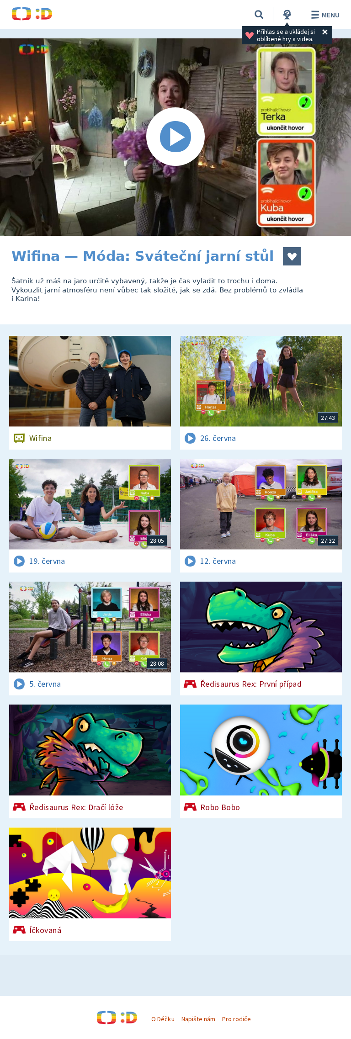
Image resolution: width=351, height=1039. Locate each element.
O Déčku (162, 1019)
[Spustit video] (175, 137)
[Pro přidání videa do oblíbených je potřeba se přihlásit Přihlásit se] (292, 256)
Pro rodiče (236, 1019)
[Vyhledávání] (259, 14)
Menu (331, 14)
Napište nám (198, 1019)
